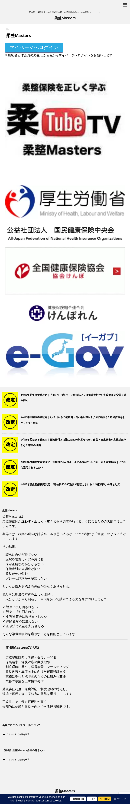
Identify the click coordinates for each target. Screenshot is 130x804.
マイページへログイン (34, 47)
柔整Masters (65, 18)
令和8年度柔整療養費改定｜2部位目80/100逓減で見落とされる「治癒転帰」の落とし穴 (70, 484)
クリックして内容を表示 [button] (18, 734)
